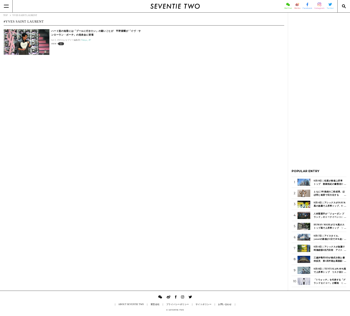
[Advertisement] (319, 71)
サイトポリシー (203, 304)
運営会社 (155, 304)
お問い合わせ (225, 304)
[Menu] (6, 6)
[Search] (343, 6)
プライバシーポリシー (177, 304)
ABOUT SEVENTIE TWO (131, 304)
